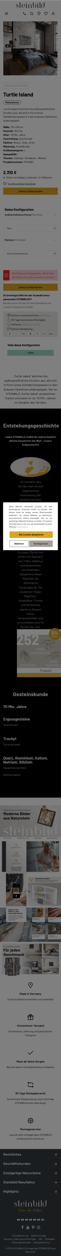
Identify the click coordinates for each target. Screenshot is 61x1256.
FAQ (40, 1239)
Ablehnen (19, 543)
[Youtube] (28, 1228)
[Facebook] (23, 1228)
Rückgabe (50, 1239)
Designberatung (41, 1242)
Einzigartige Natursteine (22, 1173)
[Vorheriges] (45, 71)
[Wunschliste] (46, 13)
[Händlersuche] (39, 13)
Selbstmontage (38, 1235)
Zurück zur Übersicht (15, 85)
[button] (30, 215)
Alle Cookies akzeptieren (31, 534)
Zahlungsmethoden (21, 1242)
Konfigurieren (41, 543)
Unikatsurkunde (31, 324)
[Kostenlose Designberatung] (24, 13)
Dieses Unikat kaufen (30, 191)
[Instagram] (38, 1228)
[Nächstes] (54, 71)
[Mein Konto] (53, 13)
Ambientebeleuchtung (18, 214)
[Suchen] (31, 13)
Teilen (30, 352)
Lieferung (45, 315)
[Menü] (6, 13)
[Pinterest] (33, 1228)
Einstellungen (21, 527)
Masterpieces (12, 102)
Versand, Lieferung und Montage (20, 1239)
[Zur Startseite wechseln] (30, 5)
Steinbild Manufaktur (19, 1182)
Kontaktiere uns (20, 1235)
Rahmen (9, 239)
